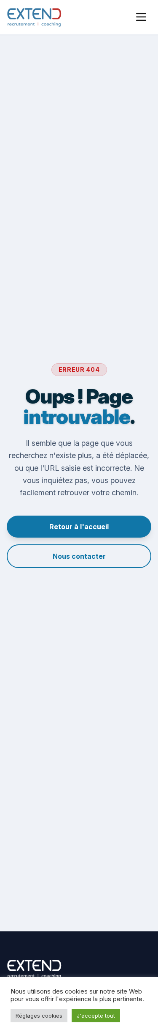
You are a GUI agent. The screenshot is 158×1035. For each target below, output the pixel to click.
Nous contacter (79, 556)
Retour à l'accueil (79, 526)
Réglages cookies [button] (39, 1015)
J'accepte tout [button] (96, 1015)
